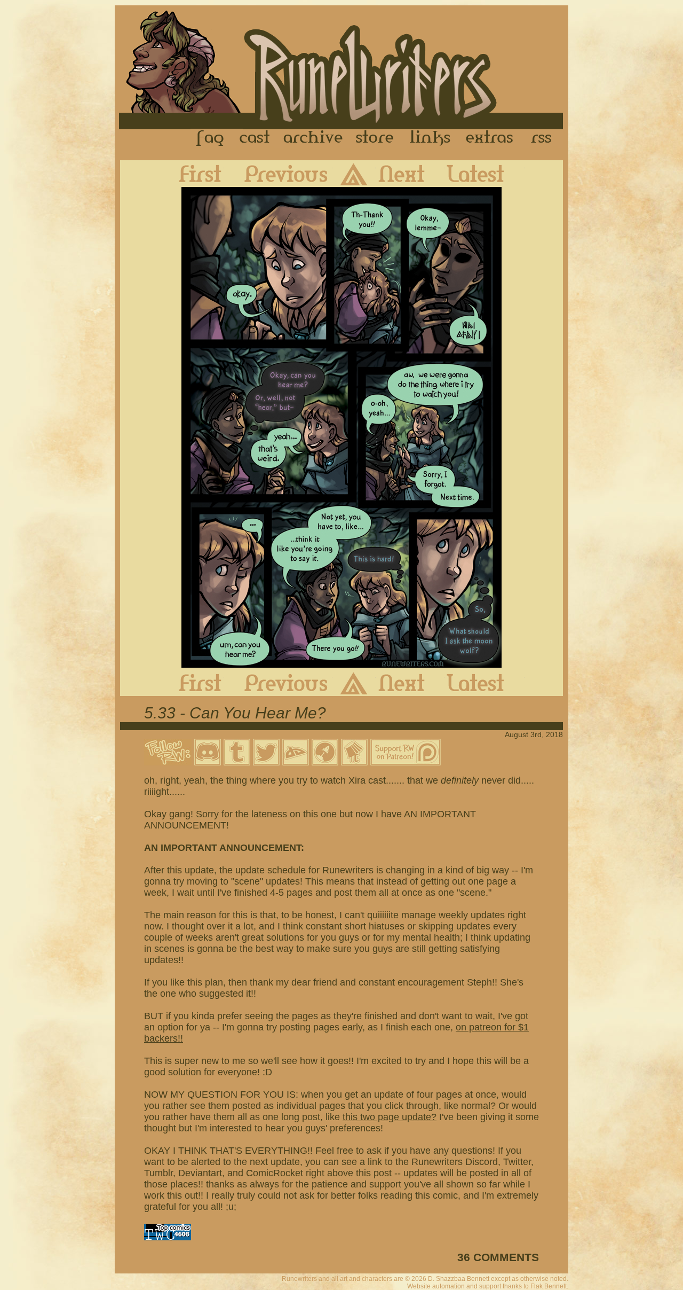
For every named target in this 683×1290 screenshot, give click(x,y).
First (191, 173)
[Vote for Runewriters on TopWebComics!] (167, 1237)
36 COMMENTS (498, 1257)
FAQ (210, 138)
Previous (278, 173)
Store (374, 138)
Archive (313, 138)
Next (410, 173)
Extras (491, 138)
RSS (544, 138)
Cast (255, 138)
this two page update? (389, 1117)
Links (430, 138)
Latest (484, 173)
